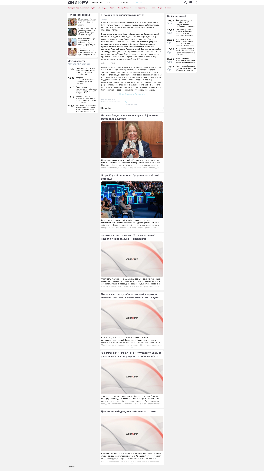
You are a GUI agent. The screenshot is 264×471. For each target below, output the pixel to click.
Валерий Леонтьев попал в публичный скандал (87, 8)
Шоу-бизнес (97, 2)
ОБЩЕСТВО (124, 2)
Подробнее (106, 108)
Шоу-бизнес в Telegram (132, 94)
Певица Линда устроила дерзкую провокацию (137, 8)
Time (127, 102)
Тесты (112, 8)
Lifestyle (111, 2)
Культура (137, 2)
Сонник (168, 8)
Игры (160, 8)
